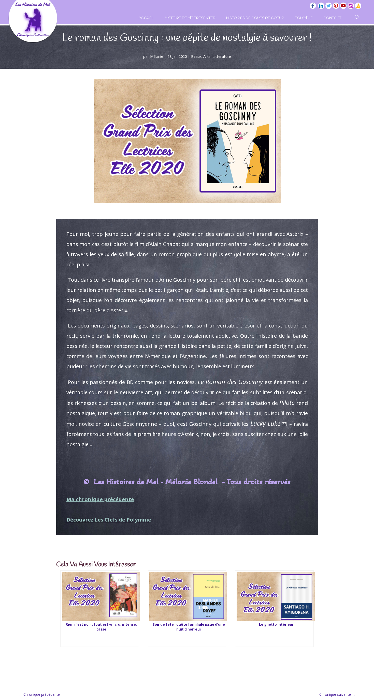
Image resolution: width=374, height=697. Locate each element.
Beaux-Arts (200, 56)
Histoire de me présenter (190, 18)
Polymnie (304, 18)
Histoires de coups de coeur (255, 18)
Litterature (221, 56)
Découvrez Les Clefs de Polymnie (108, 519)
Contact (332, 18)
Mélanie (156, 56)
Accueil (146, 18)
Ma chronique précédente (100, 499)
